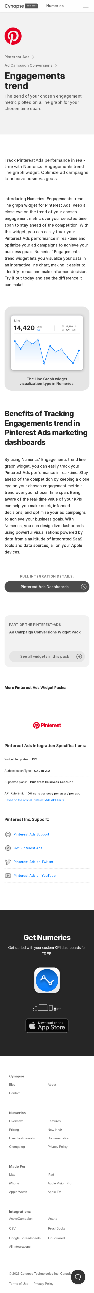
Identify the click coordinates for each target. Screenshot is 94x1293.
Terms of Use (18, 1283)
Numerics (55, 5)
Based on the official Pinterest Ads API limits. (35, 800)
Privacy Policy (43, 1283)
